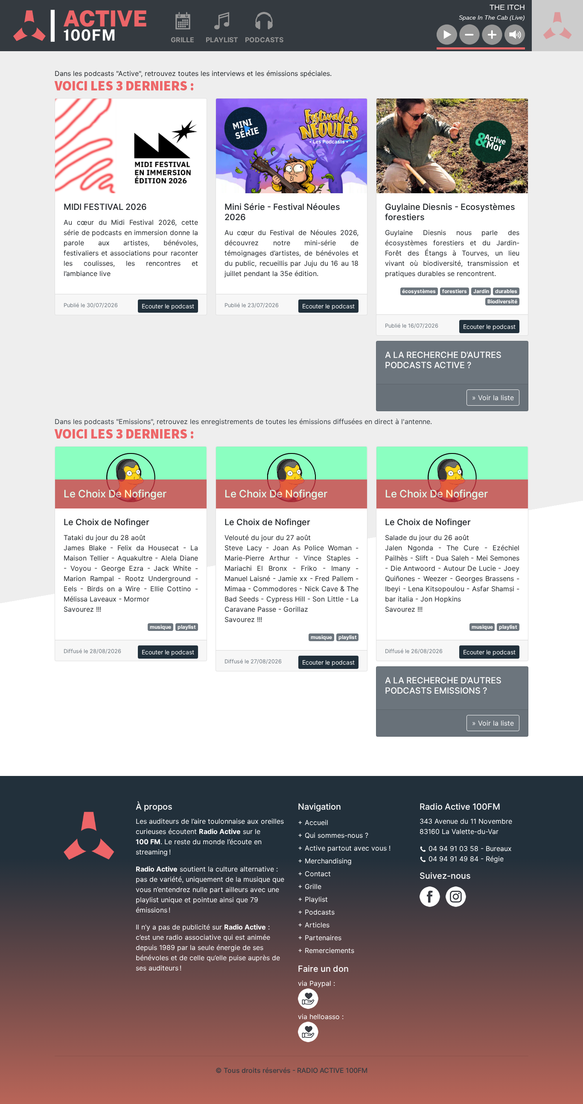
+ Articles (313, 925)
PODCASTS (264, 39)
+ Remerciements (326, 950)
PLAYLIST (222, 39)
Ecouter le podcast (168, 306)
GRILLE (182, 39)
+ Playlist (313, 899)
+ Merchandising (325, 861)
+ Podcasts (316, 912)
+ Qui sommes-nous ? (333, 835)
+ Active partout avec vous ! (344, 848)
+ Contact (314, 873)
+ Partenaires (319, 937)
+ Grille (309, 886)
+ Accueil (313, 822)
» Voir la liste (493, 397)
